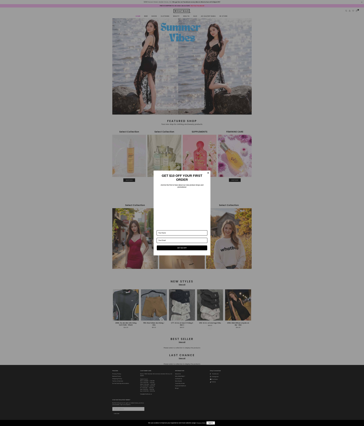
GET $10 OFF (182, 248)
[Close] (208, 173)
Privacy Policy (201, 423)
